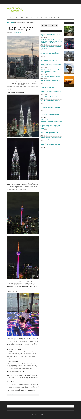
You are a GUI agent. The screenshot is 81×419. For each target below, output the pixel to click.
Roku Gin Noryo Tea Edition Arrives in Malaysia (50, 76)
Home (8, 22)
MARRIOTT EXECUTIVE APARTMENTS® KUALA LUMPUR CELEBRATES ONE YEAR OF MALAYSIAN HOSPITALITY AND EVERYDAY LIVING (51, 41)
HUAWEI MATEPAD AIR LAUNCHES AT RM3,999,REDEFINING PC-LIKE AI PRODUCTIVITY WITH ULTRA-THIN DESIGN (50, 107)
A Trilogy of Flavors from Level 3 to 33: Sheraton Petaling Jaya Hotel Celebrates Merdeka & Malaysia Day (50, 127)
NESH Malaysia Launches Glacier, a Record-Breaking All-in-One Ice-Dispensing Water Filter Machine (50, 144)
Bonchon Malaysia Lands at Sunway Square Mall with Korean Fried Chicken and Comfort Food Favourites (50, 53)
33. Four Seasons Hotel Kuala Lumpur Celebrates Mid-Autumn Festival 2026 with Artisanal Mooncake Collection (50, 71)
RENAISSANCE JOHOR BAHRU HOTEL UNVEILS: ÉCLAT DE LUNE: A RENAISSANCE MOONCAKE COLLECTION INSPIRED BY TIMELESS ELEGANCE (50, 114)
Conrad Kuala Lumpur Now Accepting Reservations (51, 96)
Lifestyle (12, 22)
